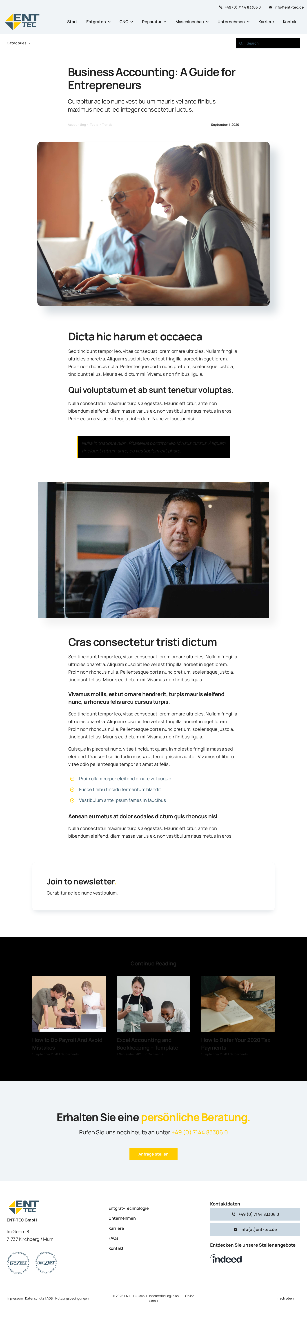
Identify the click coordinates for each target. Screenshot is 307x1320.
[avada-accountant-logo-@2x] (22, 14)
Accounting (77, 124)
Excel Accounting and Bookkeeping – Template (147, 1043)
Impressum (15, 1298)
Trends (107, 124)
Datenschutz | (36, 1298)
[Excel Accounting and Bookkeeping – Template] (153, 1004)
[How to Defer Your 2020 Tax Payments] (238, 1004)
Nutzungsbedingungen (72, 1298)
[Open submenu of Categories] (29, 43)
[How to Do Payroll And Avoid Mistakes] (69, 1004)
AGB (50, 1298)
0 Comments (70, 1054)
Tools (94, 124)
